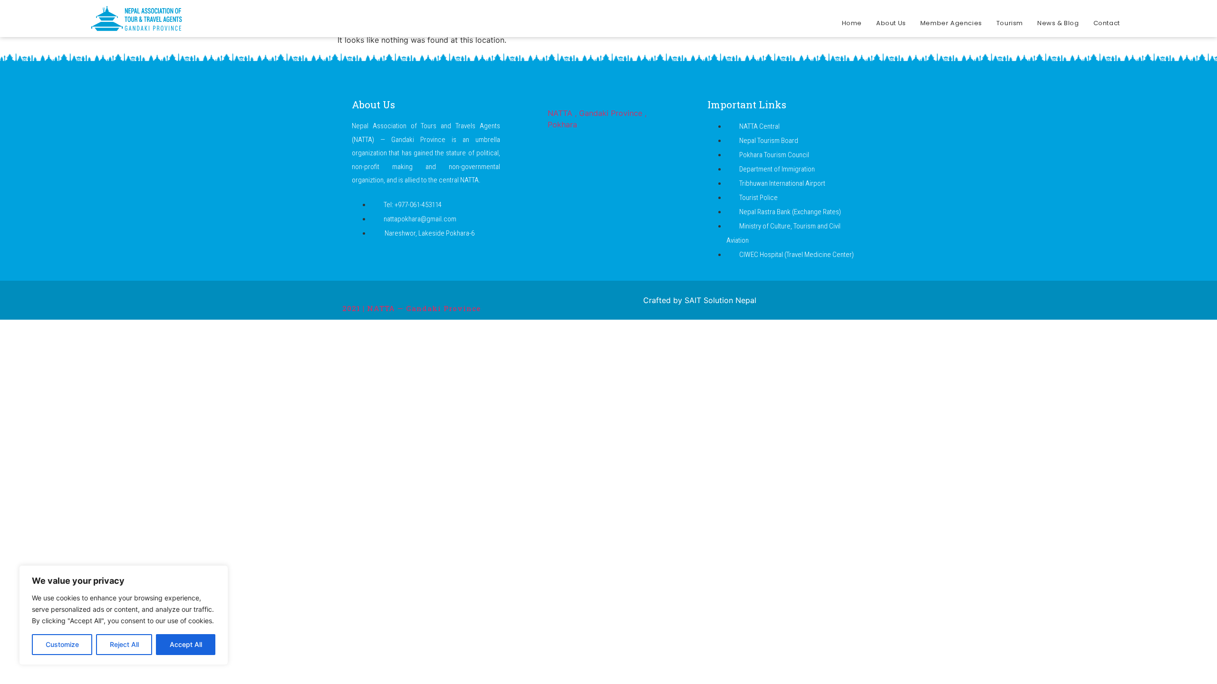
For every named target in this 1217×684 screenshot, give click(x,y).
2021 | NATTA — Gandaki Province (411, 308)
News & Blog (1058, 23)
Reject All (124, 644)
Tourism (1009, 23)
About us (891, 23)
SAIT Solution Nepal (720, 300)
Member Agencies (951, 23)
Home (852, 23)
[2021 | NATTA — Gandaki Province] (348, 291)
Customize (62, 644)
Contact (1106, 23)
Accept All (186, 644)
